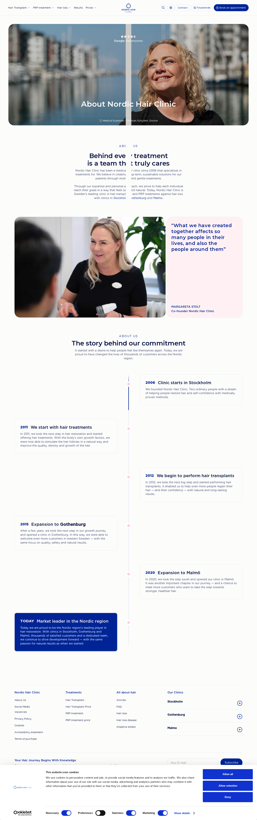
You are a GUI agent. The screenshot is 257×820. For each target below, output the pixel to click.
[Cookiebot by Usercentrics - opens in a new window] (22, 813)
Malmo (157, 198)
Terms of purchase (26, 738)
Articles (121, 700)
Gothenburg (138, 198)
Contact (183, 7)
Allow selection (228, 785)
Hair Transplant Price (78, 706)
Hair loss (121, 713)
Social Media (22, 706)
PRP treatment (74, 713)
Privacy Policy (23, 718)
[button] (19, 7)
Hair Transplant (75, 700)
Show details (182, 813)
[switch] (100, 813)
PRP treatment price (78, 720)
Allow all (228, 774)
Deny (228, 797)
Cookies (19, 725)
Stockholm (120, 198)
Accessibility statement (29, 732)
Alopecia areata (125, 726)
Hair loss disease (126, 720)
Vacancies (21, 712)
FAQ (119, 706)
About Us (20, 700)
